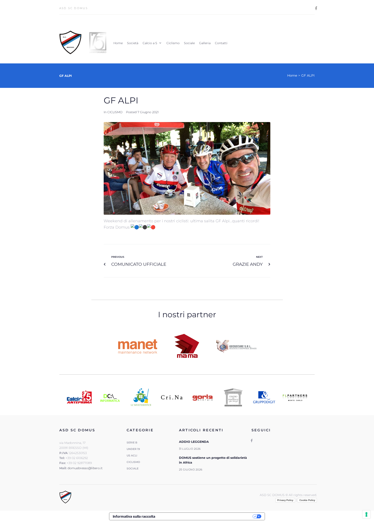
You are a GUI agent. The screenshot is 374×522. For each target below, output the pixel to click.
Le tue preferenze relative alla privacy (206, 516)
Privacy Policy (285, 500)
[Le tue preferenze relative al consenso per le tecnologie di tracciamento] (366, 514)
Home (292, 75)
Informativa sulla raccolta (134, 516)
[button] (152, 43)
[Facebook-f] (316, 8)
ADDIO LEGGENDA (194, 442)
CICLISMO (115, 112)
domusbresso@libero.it (85, 468)
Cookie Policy (307, 500)
